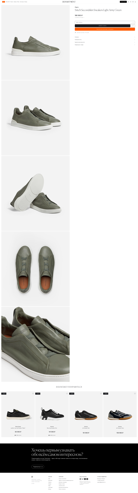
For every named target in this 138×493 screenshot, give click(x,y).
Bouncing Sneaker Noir (52, 428)
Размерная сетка (78, 39)
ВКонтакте (85, 479)
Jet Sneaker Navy (120, 428)
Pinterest (87, 479)
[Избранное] (130, 1)
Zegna (76, 7)
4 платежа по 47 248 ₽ (79, 17)
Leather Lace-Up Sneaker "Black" (18, 428)
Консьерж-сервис (123, 1)
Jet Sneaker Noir (86, 428)
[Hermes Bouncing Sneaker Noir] (52, 408)
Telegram (83, 479)
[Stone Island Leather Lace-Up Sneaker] (18, 408)
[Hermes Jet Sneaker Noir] (86, 408)
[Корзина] (133, 1)
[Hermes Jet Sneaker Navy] (120, 408)
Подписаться (37, 466)
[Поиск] (128, 1)
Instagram (80, 479)
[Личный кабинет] (135, 1)
